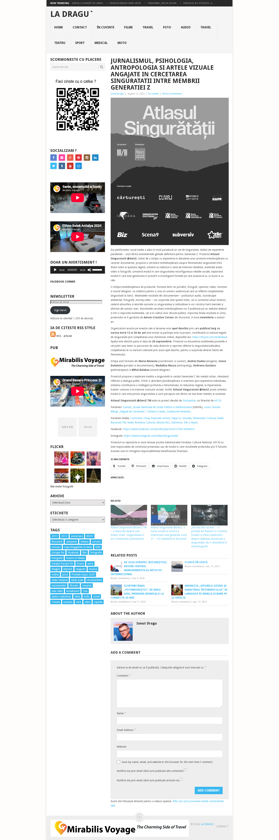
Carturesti (136, 418)
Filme (128, 27)
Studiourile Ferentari (178, 411)
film (84, 552)
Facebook (73, 552)
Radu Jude (77, 580)
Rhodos (74, 585)
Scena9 (127, 407)
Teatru (59, 43)
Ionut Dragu (117, 93)
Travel (148, 27)
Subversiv (176, 422)
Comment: (123, 675)
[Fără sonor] (89, 270)
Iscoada (186, 418)
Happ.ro (176, 418)
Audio (186, 27)
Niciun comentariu (172, 93)
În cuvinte (105, 27)
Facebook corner (62, 281)
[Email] (78, 166)
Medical (101, 43)
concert (96, 541)
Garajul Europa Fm (62, 563)
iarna (90, 563)
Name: (121, 713)
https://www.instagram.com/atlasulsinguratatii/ (151, 435)
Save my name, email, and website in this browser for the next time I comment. (167, 761)
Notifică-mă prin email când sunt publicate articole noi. (148, 780)
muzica (93, 569)
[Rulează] (55, 270)
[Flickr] (62, 157)
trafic (87, 596)
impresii (67, 569)
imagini (56, 569)
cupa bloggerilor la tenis (78, 547)
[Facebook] (53, 157)
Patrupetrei (189, 400)
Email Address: (126, 730)
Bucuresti (57, 541)
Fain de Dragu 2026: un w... (126, 3)
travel (96, 596)
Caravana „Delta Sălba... (162, 3)
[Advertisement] (65, 675)
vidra (87, 601)
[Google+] (70, 157)
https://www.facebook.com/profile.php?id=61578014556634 (158, 429)
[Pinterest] (78, 157)
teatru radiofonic (61, 596)
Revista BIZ (162, 422)
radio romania (60, 580)
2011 (55, 536)
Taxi (85, 591)
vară (78, 601)
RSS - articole (64, 335)
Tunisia (56, 601)
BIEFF (89, 536)
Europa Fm (58, 552)
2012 (64, 536)
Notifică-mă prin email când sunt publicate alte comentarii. (150, 770)
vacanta (67, 601)
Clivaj (146, 418)
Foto (167, 27)
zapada (98, 601)
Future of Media (75, 558)
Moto (122, 43)
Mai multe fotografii (61, 486)
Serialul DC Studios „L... (198, 3)
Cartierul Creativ (156, 411)
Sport (80, 43)
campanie (71, 541)
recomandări (59, 585)
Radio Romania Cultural (141, 422)
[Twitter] (53, 166)
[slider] (97, 269)
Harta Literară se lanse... (88, 3)
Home (58, 27)
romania (86, 585)
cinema (84, 541)
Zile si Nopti (190, 422)
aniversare (77, 536)
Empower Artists (160, 418)
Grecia (80, 563)
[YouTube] (70, 166)
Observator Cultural (204, 418)
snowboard (72, 591)
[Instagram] (87, 157)
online (55, 574)
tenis (77, 596)
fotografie (96, 552)
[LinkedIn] (95, 157)
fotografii (57, 558)
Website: (122, 746)
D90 (97, 547)
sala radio (57, 591)
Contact (80, 27)
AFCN (217, 400)
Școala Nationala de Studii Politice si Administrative (162, 407)
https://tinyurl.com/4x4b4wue (209, 337)
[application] (77, 270)
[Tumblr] (62, 166)
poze (65, 574)
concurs (56, 547)
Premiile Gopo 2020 (83, 574)
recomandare (94, 580)
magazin (80, 569)
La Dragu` (72, 14)
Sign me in (60, 310)
